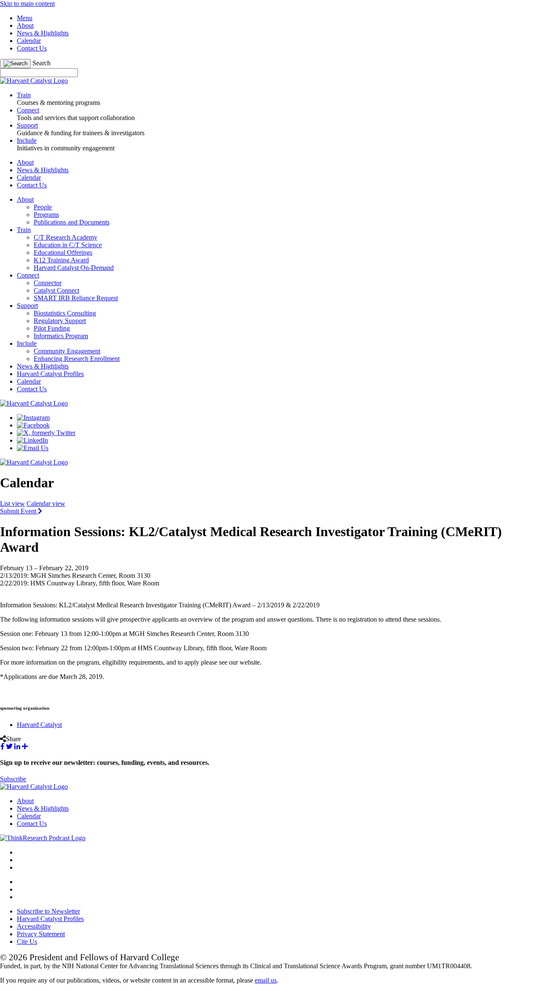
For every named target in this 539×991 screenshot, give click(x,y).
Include (27, 343)
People (43, 207)
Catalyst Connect (56, 290)
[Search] (15, 63)
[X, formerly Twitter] (46, 432)
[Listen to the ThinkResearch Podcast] (42, 837)
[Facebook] (33, 425)
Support (27, 305)
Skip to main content (27, 3)
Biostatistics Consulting (65, 313)
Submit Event (19, 511)
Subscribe (13, 779)
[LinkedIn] (32, 440)
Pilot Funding (52, 328)
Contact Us (32, 48)
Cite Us (27, 941)
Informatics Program (61, 335)
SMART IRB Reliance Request (76, 298)
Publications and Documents (71, 222)
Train (24, 229)
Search (41, 63)
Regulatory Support (60, 320)
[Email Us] (32, 447)
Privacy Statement (41, 934)
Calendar (29, 40)
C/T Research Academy (65, 237)
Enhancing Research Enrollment (77, 358)
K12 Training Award (61, 260)
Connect (28, 275)
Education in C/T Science (68, 244)
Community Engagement (67, 351)
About (25, 25)
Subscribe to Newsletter (48, 911)
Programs (46, 214)
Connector (47, 282)
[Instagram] (33, 417)
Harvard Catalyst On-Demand (74, 267)
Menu (24, 17)
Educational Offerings (63, 252)
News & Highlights (43, 33)
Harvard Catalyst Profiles (50, 373)
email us (266, 980)
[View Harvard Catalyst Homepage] (34, 80)
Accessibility (34, 926)
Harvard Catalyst (39, 724)
